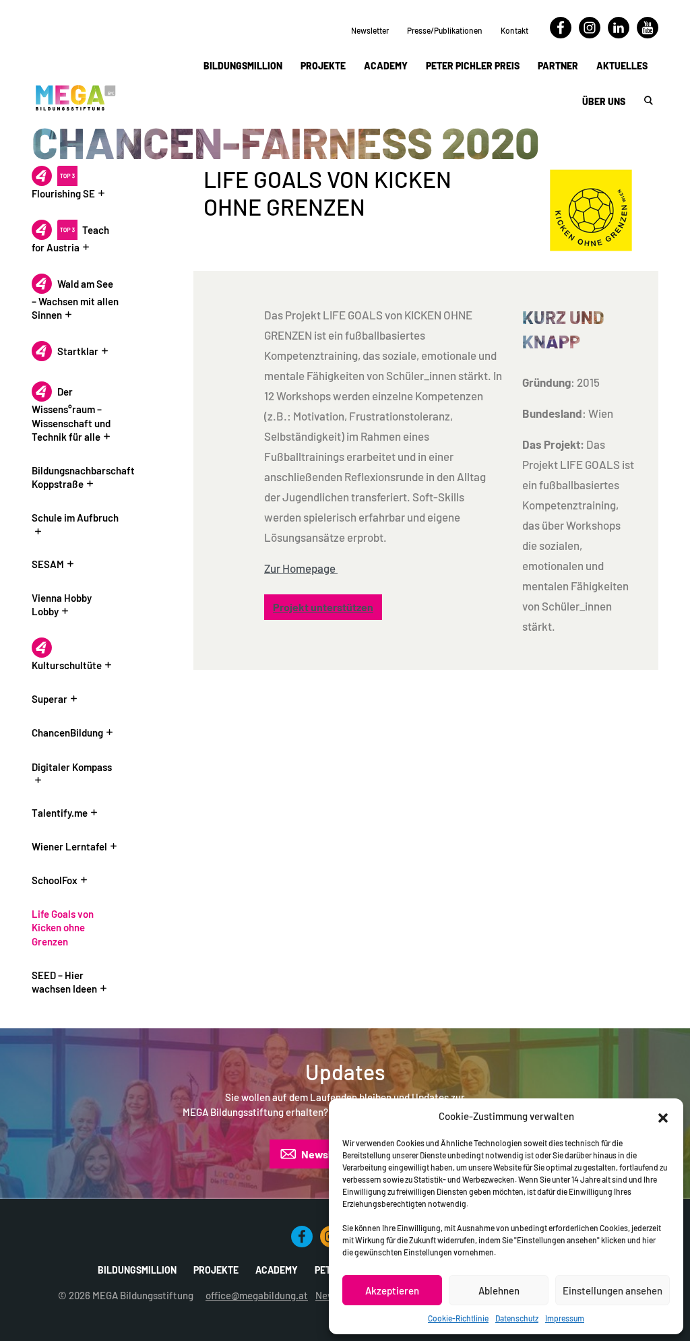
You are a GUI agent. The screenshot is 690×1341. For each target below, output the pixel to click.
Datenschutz (516, 1318)
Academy (386, 65)
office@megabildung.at (257, 1295)
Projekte (323, 65)
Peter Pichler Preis (473, 65)
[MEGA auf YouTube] (647, 35)
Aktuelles (622, 65)
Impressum (564, 1318)
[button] (663, 1116)
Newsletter (370, 30)
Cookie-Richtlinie (458, 1318)
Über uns (603, 101)
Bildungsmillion (242, 65)
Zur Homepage (301, 568)
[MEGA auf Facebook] (560, 35)
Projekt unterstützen (323, 606)
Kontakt (514, 30)
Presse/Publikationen (444, 30)
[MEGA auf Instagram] (589, 35)
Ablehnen (499, 1290)
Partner (558, 65)
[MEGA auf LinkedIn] (618, 35)
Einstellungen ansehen (612, 1290)
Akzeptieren (392, 1290)
